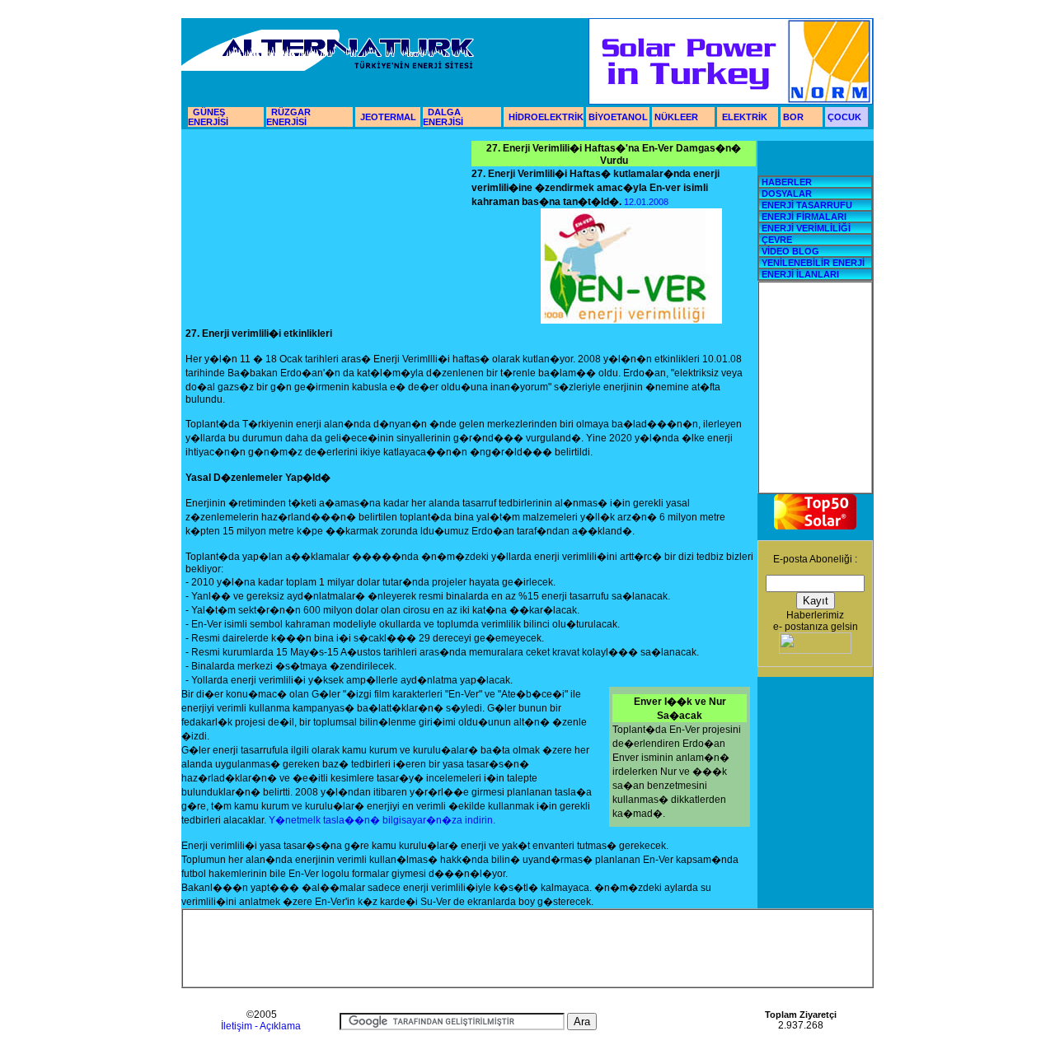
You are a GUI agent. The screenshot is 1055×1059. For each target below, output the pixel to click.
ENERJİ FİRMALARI (804, 217)
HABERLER (787, 182)
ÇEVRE (777, 240)
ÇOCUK (844, 117)
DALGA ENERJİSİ (443, 117)
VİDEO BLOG (789, 251)
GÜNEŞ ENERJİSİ (208, 117)
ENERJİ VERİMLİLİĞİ (805, 228)
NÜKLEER (675, 117)
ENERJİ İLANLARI (800, 274)
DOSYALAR (787, 193)
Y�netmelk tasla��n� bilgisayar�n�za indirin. (382, 820)
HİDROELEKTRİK (546, 117)
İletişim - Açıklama (261, 1026)
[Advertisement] (330, 232)
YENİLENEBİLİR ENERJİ (812, 263)
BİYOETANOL (617, 117)
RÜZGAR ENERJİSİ (288, 117)
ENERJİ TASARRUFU (807, 205)
